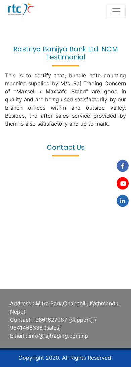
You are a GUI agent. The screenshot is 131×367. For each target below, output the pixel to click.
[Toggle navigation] (116, 11)
